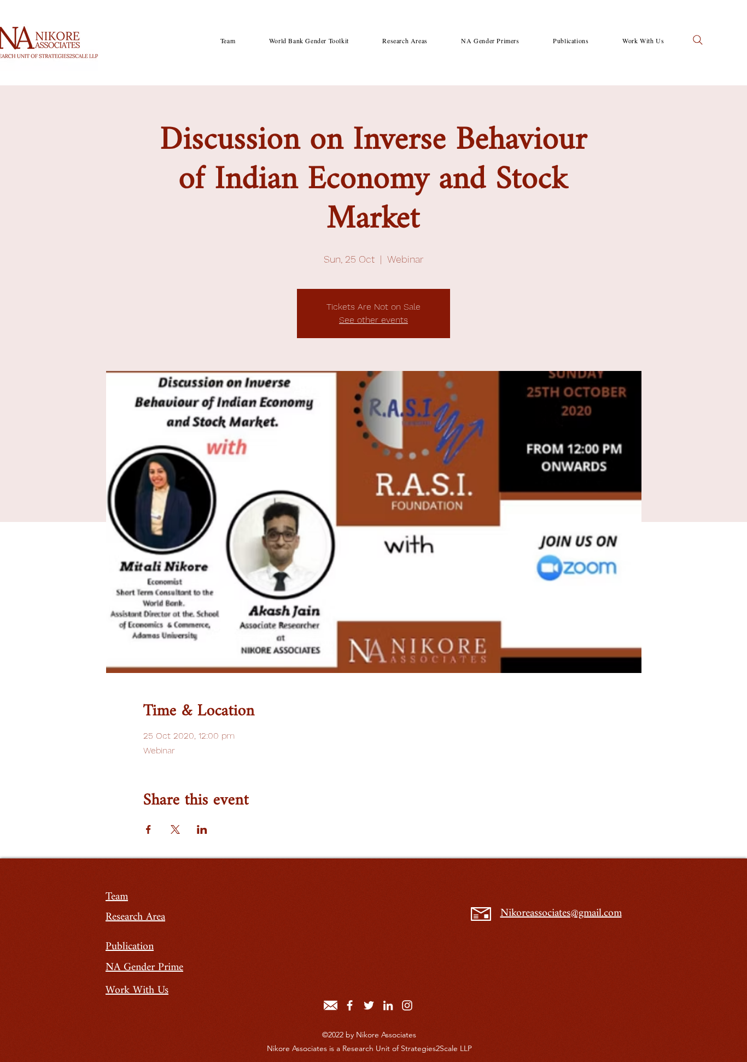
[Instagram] (407, 1005)
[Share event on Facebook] (148, 829)
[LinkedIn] (388, 1005)
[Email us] (330, 1005)
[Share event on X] (175, 829)
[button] (405, 40)
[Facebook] (350, 1005)
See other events (373, 320)
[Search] (697, 39)
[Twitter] (369, 1005)
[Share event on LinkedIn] (202, 829)
